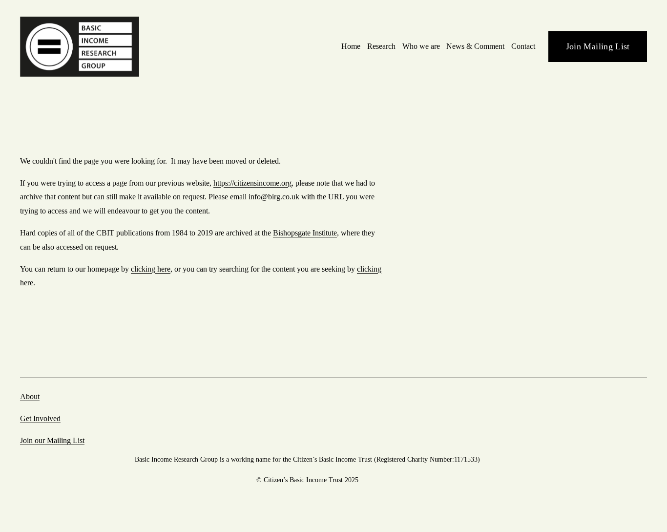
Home (350, 46)
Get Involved (40, 418)
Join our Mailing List (52, 440)
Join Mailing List (598, 46)
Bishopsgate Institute (305, 233)
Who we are (421, 46)
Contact (523, 46)
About (30, 396)
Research (381, 46)
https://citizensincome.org (252, 183)
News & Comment (475, 46)
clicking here (150, 269)
